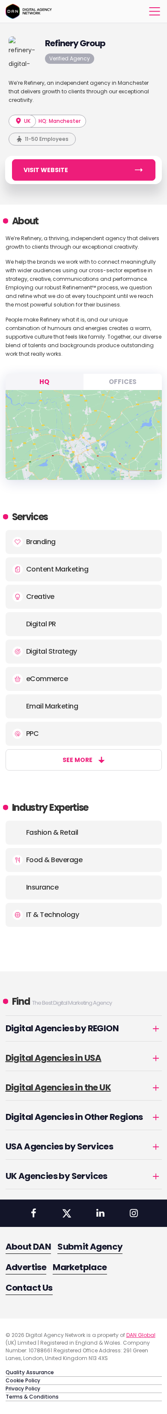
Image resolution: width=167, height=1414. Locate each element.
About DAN (28, 1247)
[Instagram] (133, 1213)
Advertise (26, 1267)
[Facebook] (33, 1213)
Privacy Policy (23, 1388)
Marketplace (80, 1267)
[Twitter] (66, 1213)
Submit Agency (89, 1247)
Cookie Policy (23, 1380)
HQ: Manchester (60, 121)
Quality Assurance (30, 1372)
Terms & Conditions (32, 1396)
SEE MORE (77, 760)
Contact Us (29, 1288)
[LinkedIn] (100, 1213)
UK (26, 121)
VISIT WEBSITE (46, 170)
